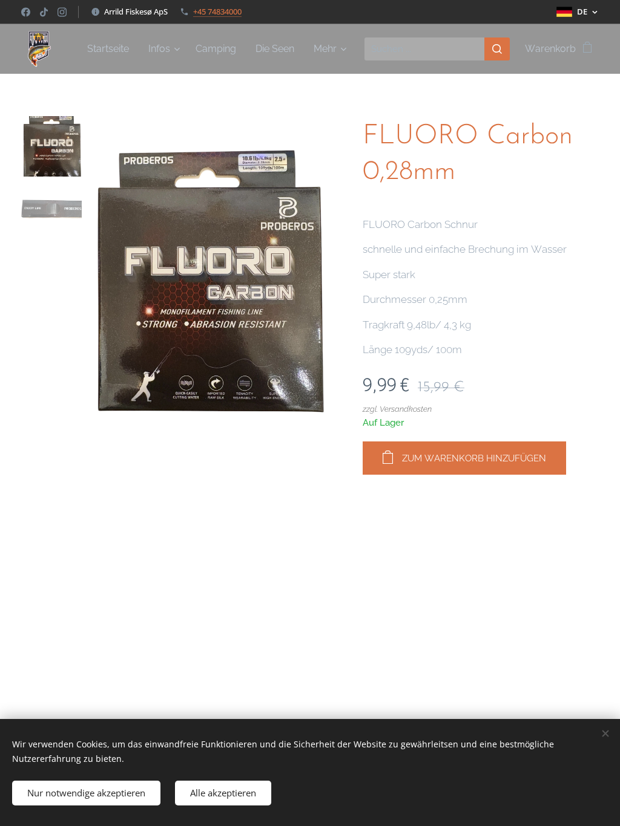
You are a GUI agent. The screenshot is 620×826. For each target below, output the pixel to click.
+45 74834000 (217, 11)
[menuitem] (111, 49)
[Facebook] (25, 12)
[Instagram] (62, 12)
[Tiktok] (43, 12)
